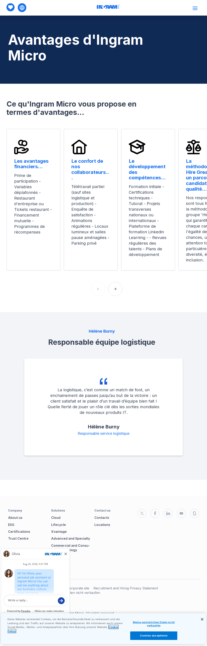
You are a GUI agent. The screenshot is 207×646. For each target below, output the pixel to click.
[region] (103, 628)
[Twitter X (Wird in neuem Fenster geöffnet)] (141, 513)
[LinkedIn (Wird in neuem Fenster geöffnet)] (168, 513)
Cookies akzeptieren (153, 635)
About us (15, 518)
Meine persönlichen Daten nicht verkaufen (154, 624)
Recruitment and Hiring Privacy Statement (125, 588)
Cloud (55, 518)
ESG (11, 525)
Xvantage (59, 532)
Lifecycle (58, 525)
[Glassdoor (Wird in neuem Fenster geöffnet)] (194, 513)
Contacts (101, 518)
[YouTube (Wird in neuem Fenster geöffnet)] (181, 513)
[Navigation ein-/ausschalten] (195, 8)
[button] (115, 289)
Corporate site (78, 588)
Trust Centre (18, 538)
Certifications (19, 532)
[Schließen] (202, 619)
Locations (102, 525)
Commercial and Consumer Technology (70, 547)
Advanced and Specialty (70, 538)
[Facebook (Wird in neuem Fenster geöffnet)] (155, 513)
